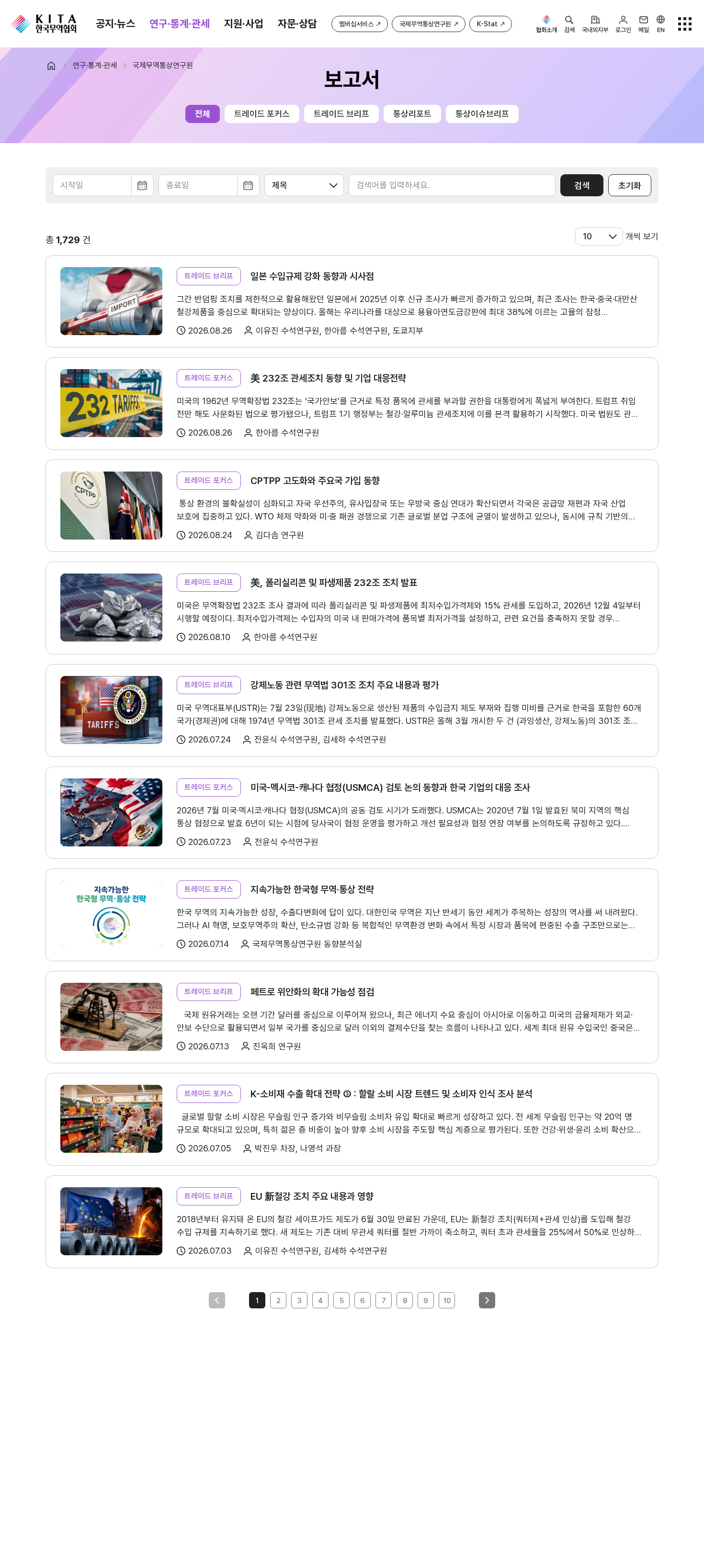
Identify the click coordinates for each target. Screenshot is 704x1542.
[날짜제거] (103, 185)
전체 (202, 114)
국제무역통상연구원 (425, 24)
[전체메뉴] (684, 24)
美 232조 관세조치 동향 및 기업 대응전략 (328, 378)
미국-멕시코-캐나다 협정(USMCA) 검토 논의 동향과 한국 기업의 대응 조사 (390, 787)
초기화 (629, 185)
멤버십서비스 (356, 24)
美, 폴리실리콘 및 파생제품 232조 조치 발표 (333, 582)
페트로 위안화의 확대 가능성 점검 (312, 992)
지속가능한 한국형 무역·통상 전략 (312, 889)
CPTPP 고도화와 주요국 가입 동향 (315, 480)
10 (447, 1300)
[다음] (487, 1300)
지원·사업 (243, 23)
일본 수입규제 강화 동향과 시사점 (312, 276)
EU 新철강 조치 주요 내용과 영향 (312, 1196)
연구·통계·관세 (179, 23)
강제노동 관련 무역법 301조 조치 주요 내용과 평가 (344, 685)
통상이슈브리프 (482, 114)
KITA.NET (43, 24)
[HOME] (55, 65)
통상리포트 (412, 114)
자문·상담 (297, 23)
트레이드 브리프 (341, 114)
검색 (582, 185)
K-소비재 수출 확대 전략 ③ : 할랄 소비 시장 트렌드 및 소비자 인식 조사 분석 (391, 1094)
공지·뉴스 (115, 23)
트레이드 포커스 (262, 114)
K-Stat (487, 24)
